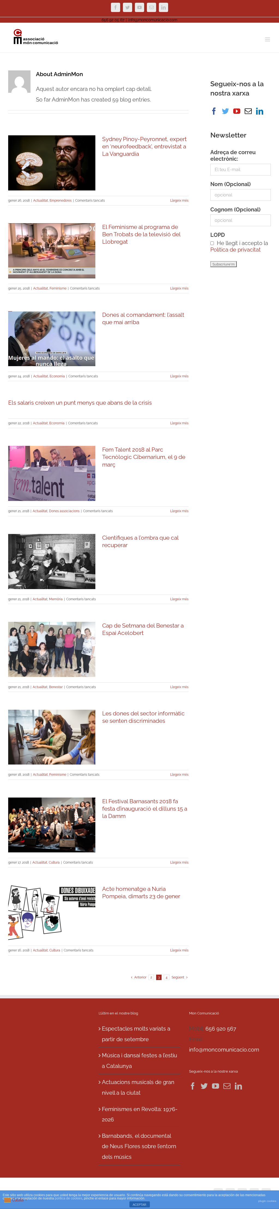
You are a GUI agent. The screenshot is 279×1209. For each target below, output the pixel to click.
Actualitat (40, 200)
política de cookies (68, 1198)
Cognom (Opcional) (235, 209)
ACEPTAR (139, 1204)
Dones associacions (64, 511)
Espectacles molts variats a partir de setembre (136, 1034)
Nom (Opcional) (230, 184)
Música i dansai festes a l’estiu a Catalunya (139, 1060)
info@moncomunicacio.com (152, 20)
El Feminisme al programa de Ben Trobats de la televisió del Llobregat (141, 234)
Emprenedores (61, 200)
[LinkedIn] (259, 111)
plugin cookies (267, 1200)
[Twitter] (225, 111)
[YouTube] (236, 111)
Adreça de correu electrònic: (233, 155)
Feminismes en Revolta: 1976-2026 (139, 1114)
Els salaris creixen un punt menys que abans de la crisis (80, 402)
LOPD (217, 235)
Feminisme (58, 288)
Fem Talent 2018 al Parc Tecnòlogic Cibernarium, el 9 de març (143, 457)
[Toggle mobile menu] (268, 39)
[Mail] (248, 111)
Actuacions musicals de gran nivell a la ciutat (138, 1087)
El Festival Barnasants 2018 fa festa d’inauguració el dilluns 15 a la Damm (144, 808)
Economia (57, 376)
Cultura (54, 862)
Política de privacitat (235, 249)
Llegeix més (179, 200)
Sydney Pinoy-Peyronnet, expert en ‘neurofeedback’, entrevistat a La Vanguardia (144, 146)
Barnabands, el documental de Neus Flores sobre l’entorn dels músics (139, 1146)
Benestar (56, 687)
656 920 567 (220, 1028)
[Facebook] (213, 111)
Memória (56, 599)
